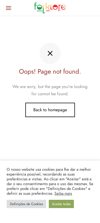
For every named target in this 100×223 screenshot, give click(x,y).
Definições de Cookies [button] (26, 203)
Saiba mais (63, 193)
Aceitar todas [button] (61, 203)
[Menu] (8, 8)
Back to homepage (50, 110)
